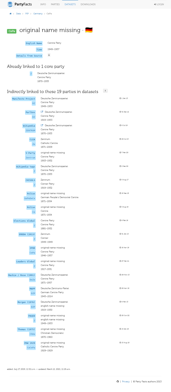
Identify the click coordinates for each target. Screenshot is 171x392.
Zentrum (30, 157)
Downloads (88, 4)
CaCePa (31, 347)
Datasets (70, 4)
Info (43, 4)
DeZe (32, 279)
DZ (33, 103)
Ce (33, 212)
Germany (38, 13)
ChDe (32, 334)
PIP (27, 13)
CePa (32, 252)
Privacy (126, 381)
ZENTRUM (30, 130)
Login (160, 4)
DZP (33, 293)
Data (18, 13)
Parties (55, 4)
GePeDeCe (29, 198)
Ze (33, 144)
